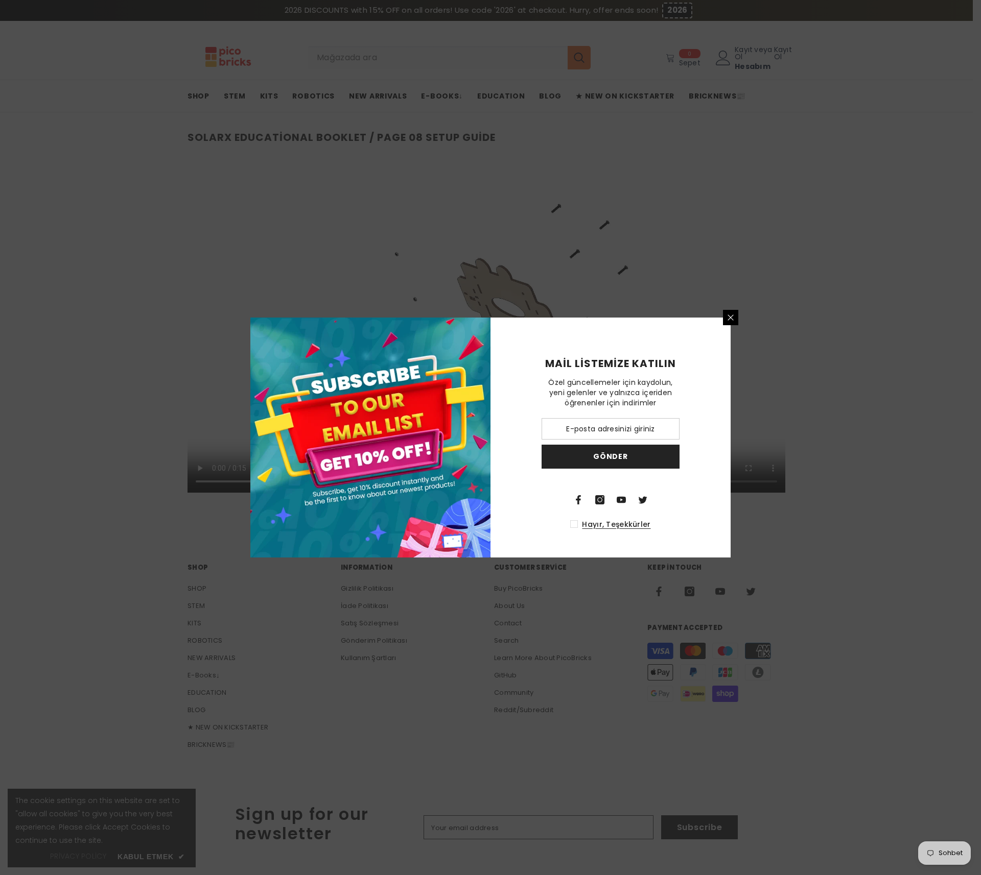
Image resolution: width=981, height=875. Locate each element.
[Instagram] (600, 500)
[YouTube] (621, 500)
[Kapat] (730, 317)
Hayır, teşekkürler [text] (616, 524)
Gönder (610, 456)
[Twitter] (642, 500)
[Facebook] (578, 500)
